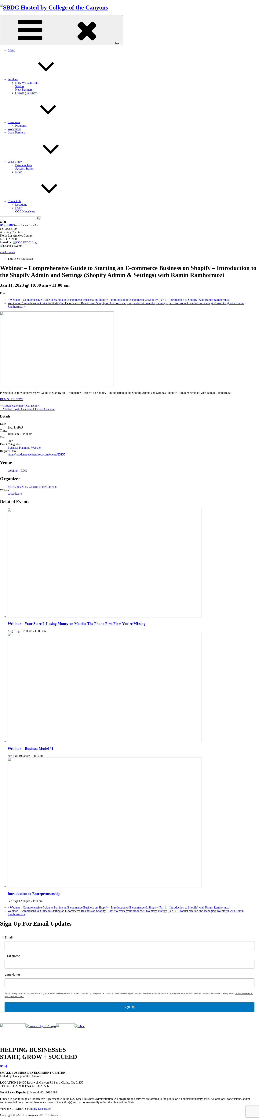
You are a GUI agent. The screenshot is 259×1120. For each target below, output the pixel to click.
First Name (12, 955)
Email (9, 937)
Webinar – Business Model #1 (30, 749)
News (18, 172)
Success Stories (24, 168)
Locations (21, 204)
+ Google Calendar (11, 405)
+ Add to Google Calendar (16, 409)
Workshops (14, 129)
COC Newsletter (25, 211)
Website (36, 447)
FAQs (18, 208)
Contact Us (14, 201)
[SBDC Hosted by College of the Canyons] (54, 7)
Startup (19, 86)
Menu (118, 43)
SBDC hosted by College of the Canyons (32, 486)
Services (13, 79)
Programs (21, 125)
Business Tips (23, 165)
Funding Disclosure (39, 1108)
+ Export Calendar (44, 409)
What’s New (15, 161)
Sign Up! (129, 1007)
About (11, 50)
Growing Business (26, 93)
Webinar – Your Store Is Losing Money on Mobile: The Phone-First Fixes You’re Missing (76, 624)
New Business (23, 89)
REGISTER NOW (11, 399)
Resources (14, 122)
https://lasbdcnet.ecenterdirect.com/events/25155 (36, 454)
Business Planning (19, 447)
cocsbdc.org (15, 493)
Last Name (12, 974)
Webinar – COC (17, 470)
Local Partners (16, 132)
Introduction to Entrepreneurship (34, 894)
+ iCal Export (31, 405)
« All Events (7, 252)
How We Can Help (26, 82)
